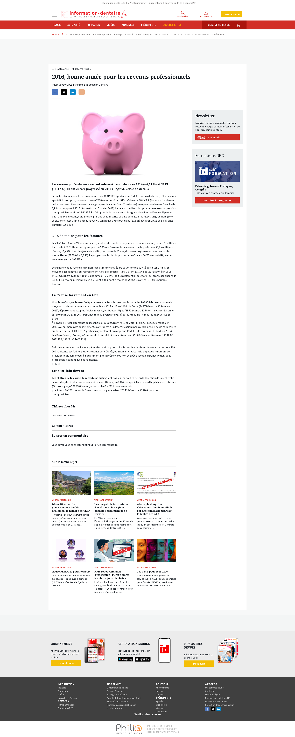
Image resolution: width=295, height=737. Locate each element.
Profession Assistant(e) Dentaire (121, 705)
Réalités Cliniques (115, 691)
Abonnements (162, 687)
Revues (56, 24)
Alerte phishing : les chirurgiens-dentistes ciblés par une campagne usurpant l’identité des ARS (154, 509)
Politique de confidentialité (217, 698)
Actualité (73, 24)
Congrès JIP (161, 711)
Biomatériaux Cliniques (117, 701)
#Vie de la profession (63, 415)
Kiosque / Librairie (218, 24)
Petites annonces (66, 704)
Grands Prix (161, 704)
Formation (93, 24)
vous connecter (74, 444)
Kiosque (159, 691)
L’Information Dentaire (117, 687)
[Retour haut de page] (288, 728)
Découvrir (199, 663)
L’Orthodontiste (114, 708)
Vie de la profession (81, 69)
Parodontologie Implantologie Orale (124, 698)
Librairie (159, 694)
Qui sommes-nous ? (214, 687)
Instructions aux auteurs (216, 701)
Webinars (160, 708)
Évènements (148, 24)
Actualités (63, 69)
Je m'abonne (232, 14)
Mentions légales (212, 694)
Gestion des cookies (147, 714)
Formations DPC (65, 708)
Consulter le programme (217, 200)
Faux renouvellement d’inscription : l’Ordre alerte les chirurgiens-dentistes (111, 575)
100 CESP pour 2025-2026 (152, 571)
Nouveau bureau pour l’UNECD (71, 571)
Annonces (128, 24)
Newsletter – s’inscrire (67, 698)
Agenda (159, 701)
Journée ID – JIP (172, 24)
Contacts (209, 691)
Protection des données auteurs (219, 705)
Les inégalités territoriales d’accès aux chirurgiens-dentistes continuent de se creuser (111, 509)
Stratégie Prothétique (117, 694)
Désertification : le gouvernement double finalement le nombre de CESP (71, 507)
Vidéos (111, 24)
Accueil (53, 68)
